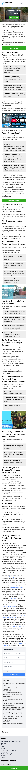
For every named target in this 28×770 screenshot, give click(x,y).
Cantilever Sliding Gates (8, 754)
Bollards (3, 745)
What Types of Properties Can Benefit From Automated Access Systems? (13, 708)
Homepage (4, 748)
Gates (2, 746)
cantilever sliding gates (16, 587)
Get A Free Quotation (14, 200)
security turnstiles (13, 598)
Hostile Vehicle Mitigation (8, 750)
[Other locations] (20, 3)
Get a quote (14, 768)
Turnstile (3, 755)
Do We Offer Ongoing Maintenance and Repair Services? (13, 704)
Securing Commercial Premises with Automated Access (13, 724)
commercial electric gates (9, 577)
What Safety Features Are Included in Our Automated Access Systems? (13, 713)
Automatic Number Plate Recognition (11, 741)
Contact (3, 757)
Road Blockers (5, 752)
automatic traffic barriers (9, 606)
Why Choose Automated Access (12, 692)
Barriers (3, 743)
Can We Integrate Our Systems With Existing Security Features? (13, 717)
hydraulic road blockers (19, 626)
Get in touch (14, 17)
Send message (14, 674)
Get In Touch (14, 48)
